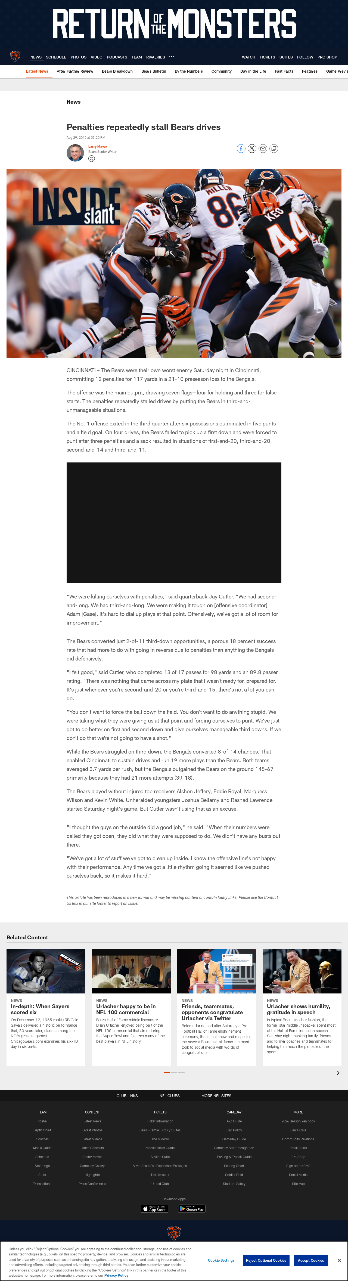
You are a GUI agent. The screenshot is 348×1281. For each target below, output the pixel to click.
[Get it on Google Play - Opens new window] (192, 1211)
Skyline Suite (160, 1157)
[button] (174, 522)
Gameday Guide (234, 1139)
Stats (42, 1175)
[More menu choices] (171, 56)
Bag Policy (234, 1130)
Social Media (298, 1175)
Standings (42, 1166)
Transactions (42, 1184)
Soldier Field (234, 1175)
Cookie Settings (221, 1260)
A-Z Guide (234, 1121)
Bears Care (298, 1130)
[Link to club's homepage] (15, 56)
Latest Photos (92, 1130)
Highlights (92, 1175)
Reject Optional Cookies (266, 1260)
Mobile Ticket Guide (160, 1148)
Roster (42, 1121)
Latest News (92, 1121)
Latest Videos (92, 1139)
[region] (174, 1261)
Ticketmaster (160, 1175)
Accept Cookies (311, 1260)
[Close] (339, 1261)
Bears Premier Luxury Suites (160, 1130)
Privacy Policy (116, 1275)
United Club (160, 1184)
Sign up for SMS (298, 1166)
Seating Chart (234, 1166)
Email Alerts (298, 1148)
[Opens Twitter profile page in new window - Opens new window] (91, 158)
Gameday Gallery (92, 1166)
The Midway (160, 1139)
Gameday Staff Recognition (234, 1148)
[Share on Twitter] (252, 151)
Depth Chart (42, 1130)
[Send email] (263, 151)
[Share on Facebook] (241, 151)
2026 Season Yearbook (298, 1121)
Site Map (298, 1184)
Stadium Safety (234, 1184)
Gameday (234, 1112)
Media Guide (42, 1148)
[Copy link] (273, 148)
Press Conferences (92, 1184)
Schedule (42, 1157)
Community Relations (298, 1139)
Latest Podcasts (92, 1148)
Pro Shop (298, 1157)
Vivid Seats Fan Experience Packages (160, 1166)
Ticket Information (160, 1121)
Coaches (42, 1139)
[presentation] (339, 1073)
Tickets (160, 1112)
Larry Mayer (97, 146)
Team (42, 1112)
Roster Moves (92, 1157)
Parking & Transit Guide (234, 1157)
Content (92, 1112)
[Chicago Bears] (174, 1234)
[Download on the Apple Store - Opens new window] (154, 1209)
